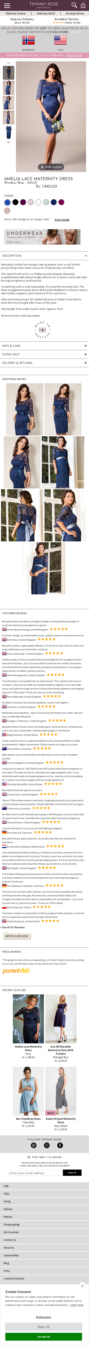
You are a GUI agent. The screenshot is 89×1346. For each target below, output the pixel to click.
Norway (28, 50)
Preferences (43, 1317)
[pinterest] (34, 1145)
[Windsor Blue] (7, 202)
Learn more (76, 1305)
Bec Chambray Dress (28, 1119)
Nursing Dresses (75, 13)
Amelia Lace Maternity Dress (28, 1048)
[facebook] (59, 1145)
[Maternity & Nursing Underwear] (42, 246)
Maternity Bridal (46, 13)
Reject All (44, 1327)
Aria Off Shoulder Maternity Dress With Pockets (60, 1050)
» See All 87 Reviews (12, 927)
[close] (82, 1285)
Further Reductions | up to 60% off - (44, 55)
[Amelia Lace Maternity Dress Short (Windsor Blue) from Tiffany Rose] (8, 73)
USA (60, 50)
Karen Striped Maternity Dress (61, 1120)
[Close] (76, 32)
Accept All (43, 1336)
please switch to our (43, 32)
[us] (60, 46)
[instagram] (47, 1145)
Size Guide (61, 220)
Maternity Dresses (15, 13)
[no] (28, 46)
